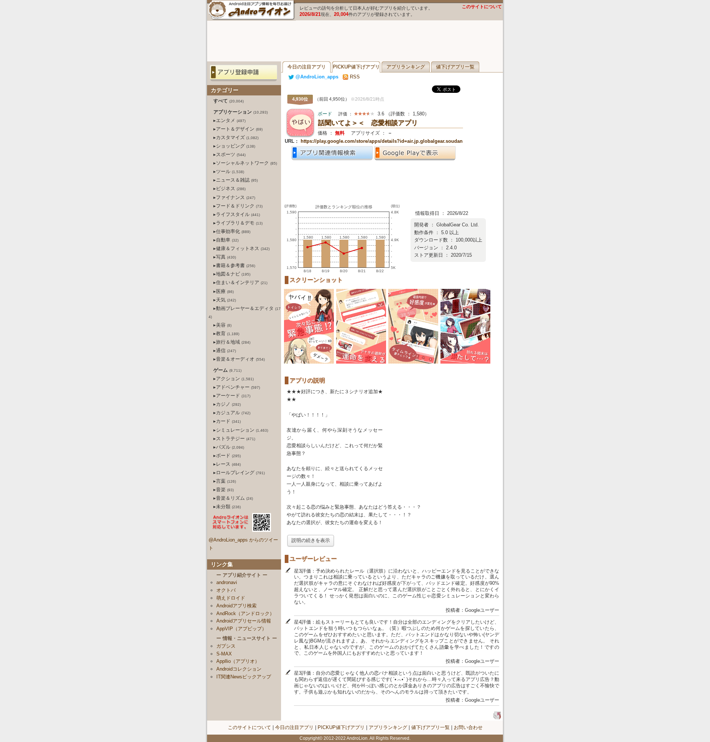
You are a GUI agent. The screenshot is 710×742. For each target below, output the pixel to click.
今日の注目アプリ (306, 67)
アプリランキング (405, 67)
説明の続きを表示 (310, 540)
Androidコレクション (238, 669)
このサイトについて (482, 6)
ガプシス (226, 646)
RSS (354, 77)
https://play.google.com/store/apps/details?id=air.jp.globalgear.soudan (382, 141)
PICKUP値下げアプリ (356, 67)
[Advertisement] (355, 41)
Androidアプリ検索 (236, 605)
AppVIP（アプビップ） (241, 628)
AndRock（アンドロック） (245, 613)
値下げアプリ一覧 (455, 67)
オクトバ (226, 590)
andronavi (226, 582)
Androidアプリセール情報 (243, 621)
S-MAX (224, 654)
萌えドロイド (230, 598)
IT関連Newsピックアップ (243, 676)
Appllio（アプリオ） (238, 661)
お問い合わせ (468, 727)
